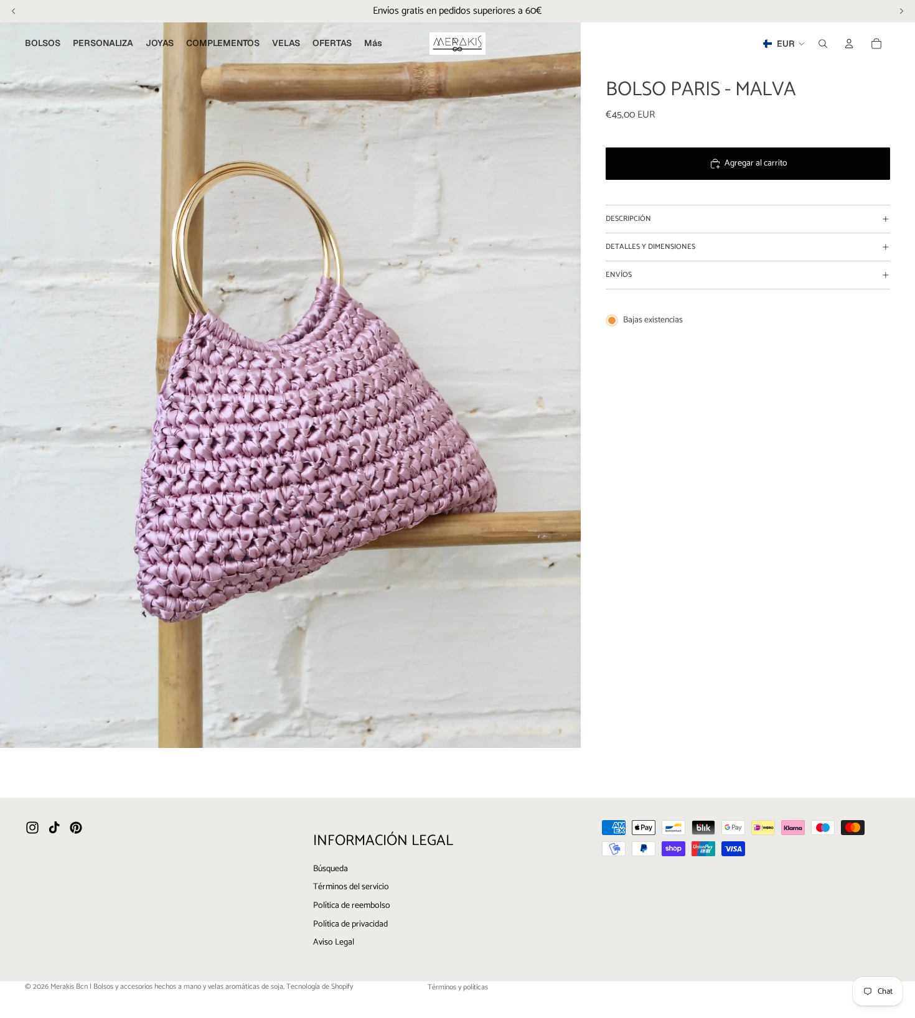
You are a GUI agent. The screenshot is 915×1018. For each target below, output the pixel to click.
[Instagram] (32, 827)
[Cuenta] (849, 43)
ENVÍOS (619, 275)
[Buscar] (823, 43)
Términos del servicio (351, 887)
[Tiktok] (54, 827)
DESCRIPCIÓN (628, 219)
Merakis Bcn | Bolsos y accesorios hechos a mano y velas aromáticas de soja (166, 986)
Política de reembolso (351, 905)
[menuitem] (373, 43)
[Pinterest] (75, 827)
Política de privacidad (350, 924)
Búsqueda (330, 868)
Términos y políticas (458, 987)
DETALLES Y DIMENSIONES (650, 247)
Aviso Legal (333, 942)
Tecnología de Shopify (319, 986)
